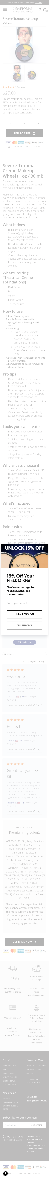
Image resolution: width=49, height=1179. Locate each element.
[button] (5, 1173)
